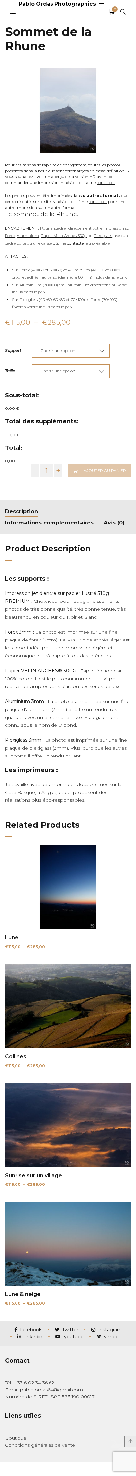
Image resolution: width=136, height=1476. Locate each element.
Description (21, 511)
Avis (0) (114, 523)
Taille (10, 371)
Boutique (15, 1438)
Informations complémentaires (49, 523)
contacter (106, 182)
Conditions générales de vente (40, 1445)
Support (13, 350)
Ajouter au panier (105, 470)
